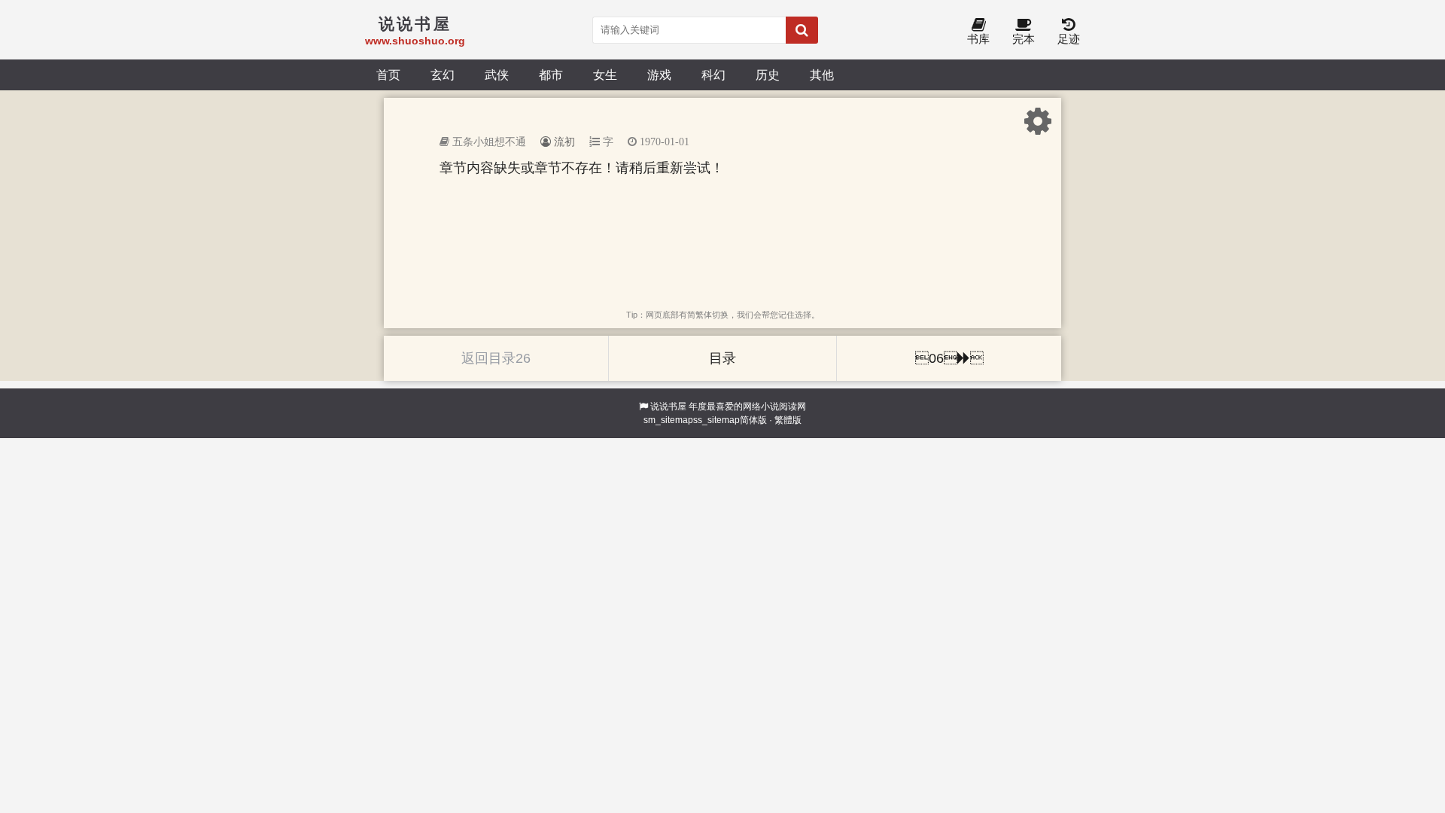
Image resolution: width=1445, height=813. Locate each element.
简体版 (753, 420)
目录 (722, 358)
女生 (605, 74)
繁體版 (788, 420)
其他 (822, 74)
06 (949, 358)
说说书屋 (668, 406)
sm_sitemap (668, 420)
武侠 (497, 74)
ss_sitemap (716, 420)
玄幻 (442, 74)
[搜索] (802, 30)
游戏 (659, 74)
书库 (978, 38)
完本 (1023, 38)
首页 (388, 74)
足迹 (1068, 38)
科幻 (713, 74)
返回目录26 (496, 358)
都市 (551, 74)
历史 (768, 74)
